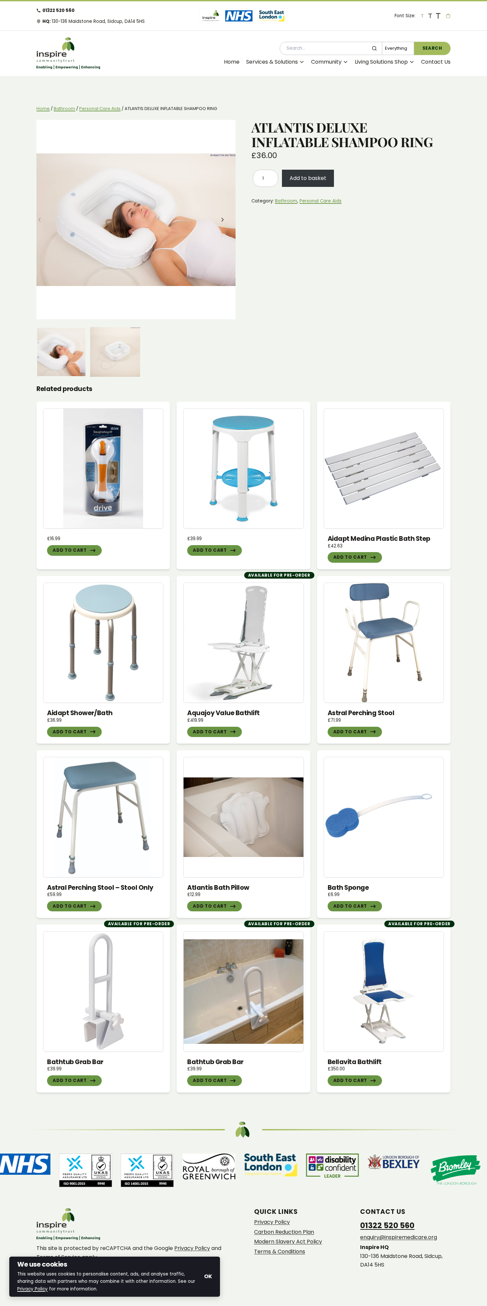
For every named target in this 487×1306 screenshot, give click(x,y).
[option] (115, 352)
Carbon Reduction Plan (284, 1232)
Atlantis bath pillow (218, 887)
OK (208, 1276)
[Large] (430, 16)
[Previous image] (44, 219)
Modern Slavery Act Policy (288, 1242)
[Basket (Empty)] (448, 16)
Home (232, 62)
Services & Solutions (272, 62)
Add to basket (308, 178)
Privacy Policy (192, 1248)
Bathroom (64, 108)
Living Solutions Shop (381, 62)
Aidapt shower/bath (79, 713)
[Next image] (227, 219)
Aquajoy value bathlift (223, 713)
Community (326, 62)
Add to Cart (69, 550)
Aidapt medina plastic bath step (379, 538)
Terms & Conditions (279, 1252)
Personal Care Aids (100, 108)
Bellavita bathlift (355, 1061)
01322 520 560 (58, 10)
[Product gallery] (136, 219)
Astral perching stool (361, 713)
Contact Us (436, 62)
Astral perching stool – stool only (100, 887)
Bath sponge (348, 887)
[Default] (422, 16)
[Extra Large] (438, 16)
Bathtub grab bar (75, 1061)
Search (432, 48)
